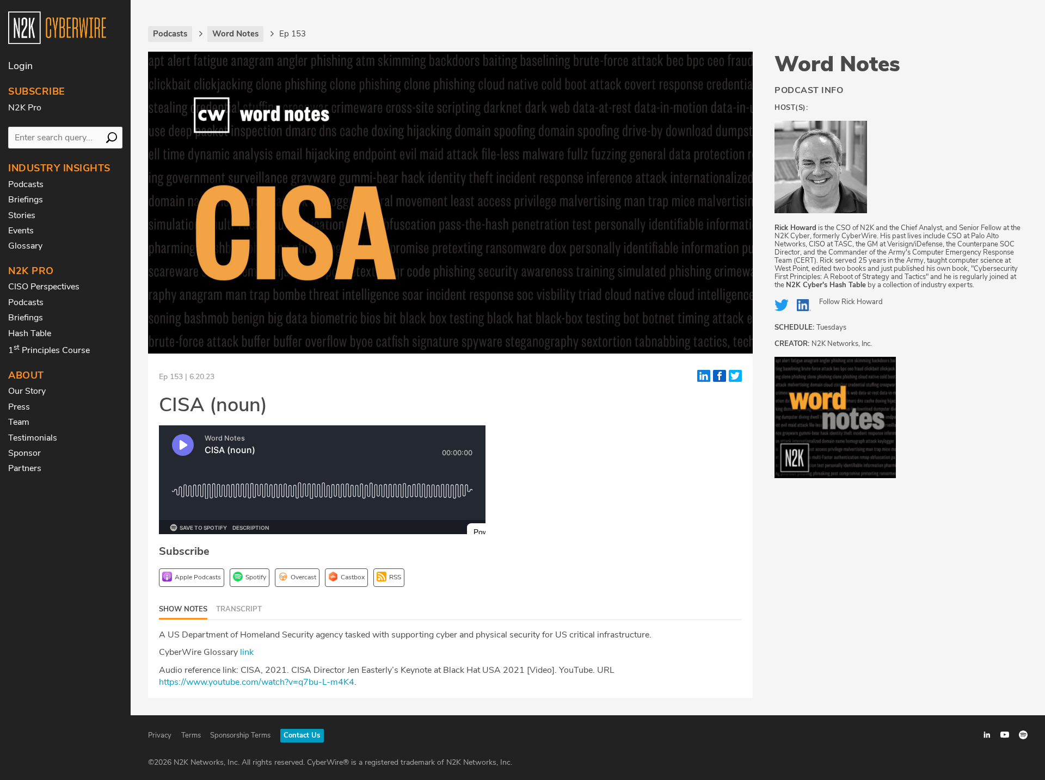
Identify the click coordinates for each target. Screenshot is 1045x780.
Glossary (25, 246)
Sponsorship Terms (240, 735)
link (247, 652)
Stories (21, 215)
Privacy (159, 735)
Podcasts (26, 184)
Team (18, 422)
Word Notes (837, 64)
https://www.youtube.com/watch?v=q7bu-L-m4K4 (256, 682)
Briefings (25, 200)
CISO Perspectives (43, 287)
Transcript (239, 609)
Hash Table (29, 333)
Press (19, 407)
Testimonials (32, 438)
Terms (191, 735)
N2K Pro (24, 108)
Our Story (27, 391)
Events (21, 231)
